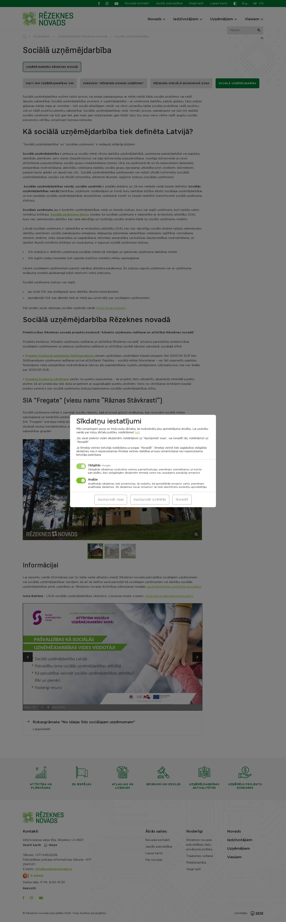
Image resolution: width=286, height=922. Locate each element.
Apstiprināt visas (111, 499)
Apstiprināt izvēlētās (149, 499)
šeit (137, 432)
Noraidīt (182, 499)
